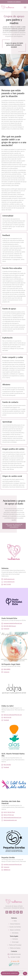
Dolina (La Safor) (7, 706)
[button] (25, 8)
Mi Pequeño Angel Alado (10, 664)
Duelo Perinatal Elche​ (9, 618)
